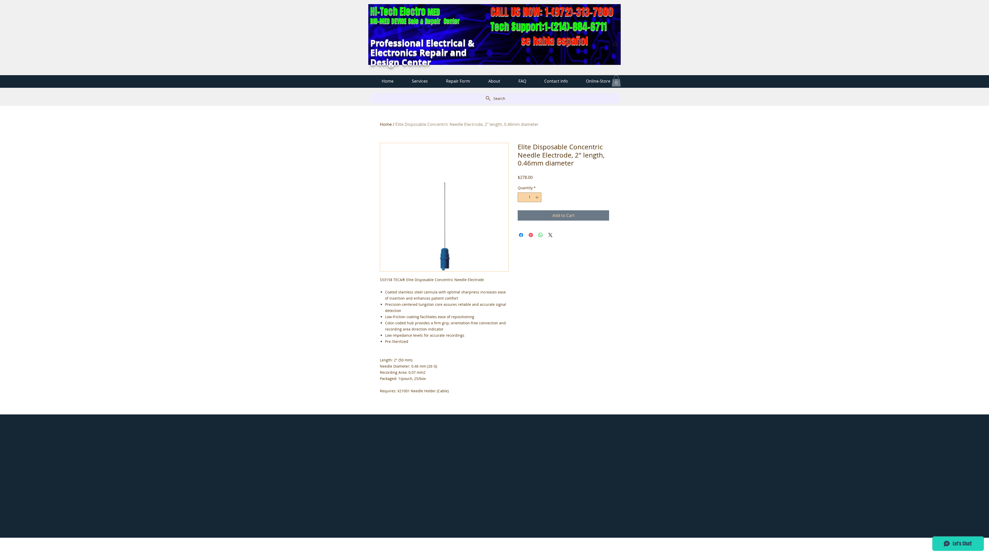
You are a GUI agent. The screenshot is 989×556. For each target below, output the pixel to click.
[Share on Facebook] (521, 235)
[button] (616, 80)
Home (386, 124)
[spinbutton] (529, 197)
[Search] (615, 44)
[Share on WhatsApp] (541, 235)
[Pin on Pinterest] (531, 235)
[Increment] (537, 197)
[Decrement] (521, 197)
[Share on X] (550, 235)
